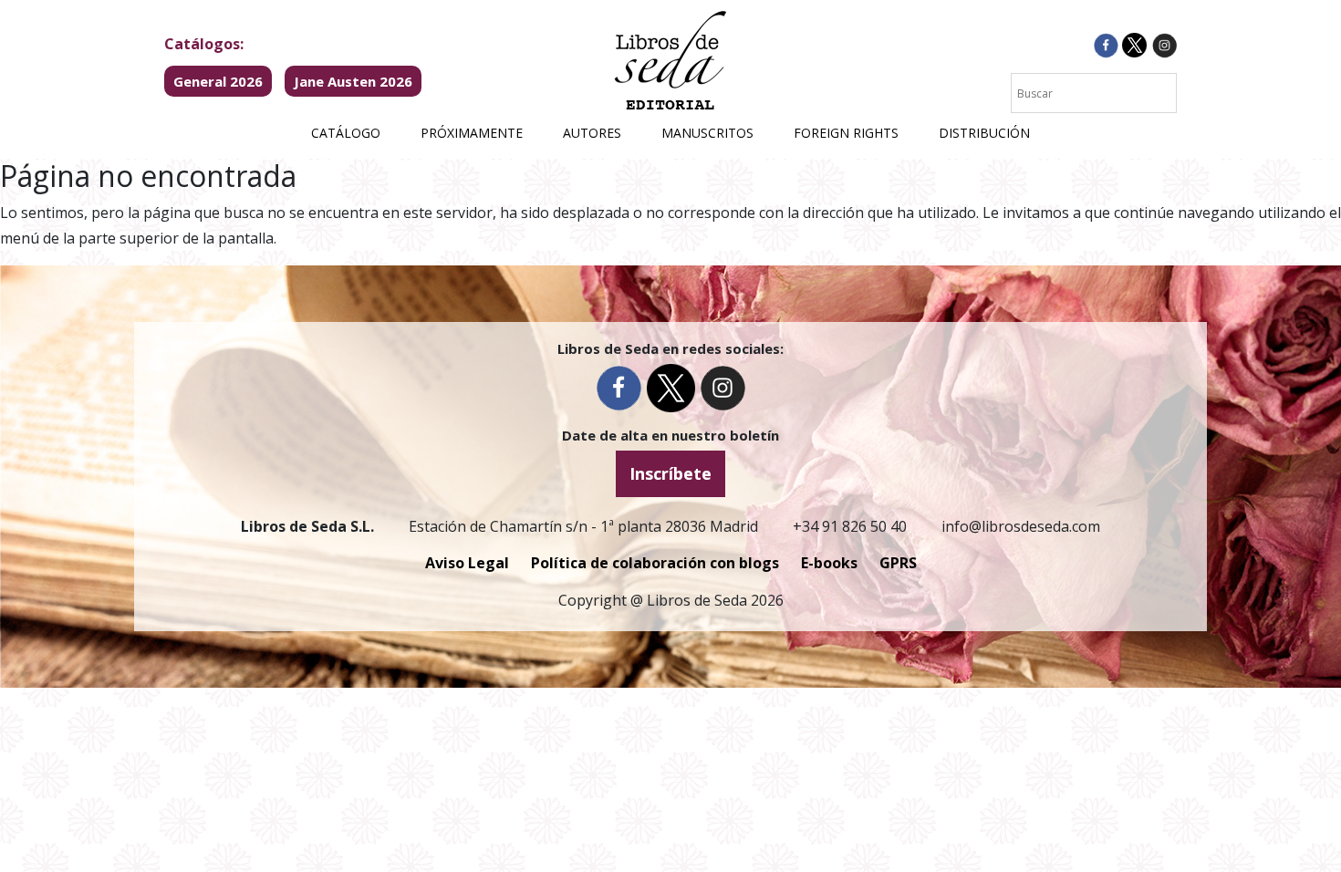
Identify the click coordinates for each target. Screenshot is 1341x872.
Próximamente (472, 132)
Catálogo (345, 132)
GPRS (898, 563)
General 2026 (218, 81)
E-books (829, 563)
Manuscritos (707, 132)
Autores (592, 132)
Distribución (984, 132)
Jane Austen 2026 (353, 81)
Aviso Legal (467, 563)
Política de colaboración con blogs (655, 563)
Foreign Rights (846, 132)
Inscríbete (670, 473)
